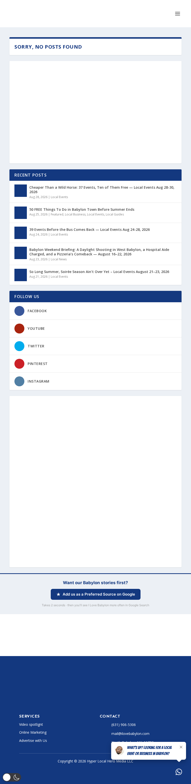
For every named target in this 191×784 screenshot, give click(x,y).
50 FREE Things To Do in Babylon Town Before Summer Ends (81, 209)
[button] (11, 777)
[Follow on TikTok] (51, 700)
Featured (57, 214)
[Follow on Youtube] (61, 700)
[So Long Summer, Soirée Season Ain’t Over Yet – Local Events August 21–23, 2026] (20, 275)
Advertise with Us (33, 740)
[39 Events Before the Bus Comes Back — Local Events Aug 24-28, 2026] (20, 233)
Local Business (75, 214)
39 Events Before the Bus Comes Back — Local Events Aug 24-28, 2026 (89, 229)
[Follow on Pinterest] (71, 700)
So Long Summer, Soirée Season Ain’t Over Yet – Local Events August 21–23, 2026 (99, 271)
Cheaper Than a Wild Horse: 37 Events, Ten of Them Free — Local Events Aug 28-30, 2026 (101, 189)
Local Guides (115, 214)
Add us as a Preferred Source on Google (99, 594)
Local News (59, 259)
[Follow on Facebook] (21, 700)
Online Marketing (33, 732)
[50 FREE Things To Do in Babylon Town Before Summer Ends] (20, 213)
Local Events (59, 197)
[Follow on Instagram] (41, 700)
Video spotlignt (31, 724)
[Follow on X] (31, 700)
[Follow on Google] (81, 700)
